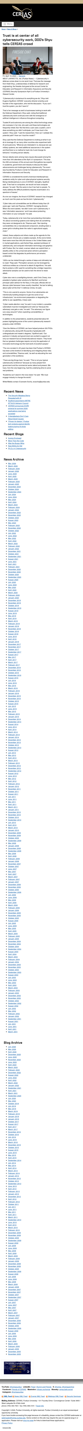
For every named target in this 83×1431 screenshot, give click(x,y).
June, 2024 (12, 497)
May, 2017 (12, 657)
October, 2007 (13, 866)
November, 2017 (14, 647)
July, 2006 (12, 895)
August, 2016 (13, 678)
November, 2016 (14, 670)
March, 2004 (13, 957)
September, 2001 (14, 1019)
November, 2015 (14, 698)
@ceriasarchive (68, 1387)
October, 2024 (13, 489)
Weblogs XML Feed (55, 1396)
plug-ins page (28, 1420)
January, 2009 (13, 845)
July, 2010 (12, 822)
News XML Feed (20, 1396)
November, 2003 (14, 967)
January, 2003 (13, 993)
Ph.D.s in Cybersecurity (17, 448)
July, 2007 (12, 1302)
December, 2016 (14, 667)
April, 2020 (12, 590)
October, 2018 (13, 631)
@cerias (58, 1387)
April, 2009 (12, 1253)
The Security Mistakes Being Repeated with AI (19, 396)
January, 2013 (13, 1194)
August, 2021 (13, 559)
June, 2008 (12, 1279)
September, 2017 (14, 652)
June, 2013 (12, 1186)
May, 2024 (12, 499)
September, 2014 (14, 722)
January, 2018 (13, 641)
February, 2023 (14, 525)
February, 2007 (14, 879)
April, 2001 (12, 1029)
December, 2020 (14, 569)
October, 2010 (13, 817)
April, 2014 (12, 729)
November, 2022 (14, 528)
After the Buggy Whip (16, 443)
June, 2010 (12, 1222)
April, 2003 (12, 985)
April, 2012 (12, 781)
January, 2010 (13, 830)
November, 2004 (14, 944)
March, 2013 (13, 760)
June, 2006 (12, 897)
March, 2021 (13, 1093)
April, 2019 (12, 618)
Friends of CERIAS (19, 1389)
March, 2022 (13, 543)
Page (33, 1387)
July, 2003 (12, 977)
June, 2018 (12, 636)
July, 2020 (12, 582)
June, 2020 (12, 585)
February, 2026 (14, 468)
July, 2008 (12, 1276)
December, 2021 (14, 551)
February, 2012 (14, 784)
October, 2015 (13, 701)
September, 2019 (14, 608)
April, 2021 (12, 564)
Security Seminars (73, 1396)
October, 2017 (13, 649)
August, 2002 (13, 1006)
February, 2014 (14, 734)
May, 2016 (12, 685)
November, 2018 (14, 629)
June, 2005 (12, 926)
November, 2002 (14, 998)
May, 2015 (12, 711)
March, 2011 (13, 807)
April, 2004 (12, 954)
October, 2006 (13, 889)
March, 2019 (13, 621)
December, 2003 (14, 964)
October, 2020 (13, 574)
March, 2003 (13, 988)
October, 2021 (13, 554)
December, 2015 (14, 696)
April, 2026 (12, 1052)
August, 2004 (13, 951)
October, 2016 (13, 672)
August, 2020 (13, 579)
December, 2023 (14, 512)
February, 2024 (14, 507)
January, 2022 (13, 548)
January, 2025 (13, 484)
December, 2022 (14, 1072)
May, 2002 (12, 1011)
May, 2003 (12, 982)
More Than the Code (16, 440)
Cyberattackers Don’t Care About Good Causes (18, 417)
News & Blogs (12, 29)
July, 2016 (12, 680)
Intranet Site (7, 1428)
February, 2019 (14, 623)
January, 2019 (13, 626)
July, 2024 (12, 494)
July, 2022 (12, 533)
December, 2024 (14, 486)
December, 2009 (14, 833)
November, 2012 (14, 768)
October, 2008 (13, 1269)
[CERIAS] (22, 12)
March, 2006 (13, 905)
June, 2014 (12, 727)
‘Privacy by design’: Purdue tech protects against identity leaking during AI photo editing (19, 425)
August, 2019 (13, 610)
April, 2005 (12, 931)
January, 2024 (13, 510)
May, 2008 (12, 853)
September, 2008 (14, 851)
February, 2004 (14, 959)
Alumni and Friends (44, 1387)
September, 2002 (14, 1003)
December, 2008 (14, 848)
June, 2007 (12, 869)
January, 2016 (13, 693)
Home (4, 29)
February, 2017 (14, 665)
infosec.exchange (43, 1389)
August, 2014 (13, 724)
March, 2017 (13, 662)
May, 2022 (12, 538)
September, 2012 (14, 771)
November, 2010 (14, 815)
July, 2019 (12, 1106)
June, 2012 (12, 776)
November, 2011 (14, 789)
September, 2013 (14, 747)
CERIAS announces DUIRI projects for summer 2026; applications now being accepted (18, 410)
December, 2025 (14, 1054)
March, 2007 (13, 876)
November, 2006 (14, 887)
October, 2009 (13, 838)
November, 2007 (14, 864)
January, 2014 (13, 737)
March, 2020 (13, 592)
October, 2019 (13, 605)
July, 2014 (12, 1163)
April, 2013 (12, 758)
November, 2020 (14, 572)
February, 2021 (14, 567)
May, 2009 (12, 843)
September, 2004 (14, 949)
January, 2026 (13, 471)
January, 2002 (13, 1016)
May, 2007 (12, 871)
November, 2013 (14, 742)
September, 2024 (14, 492)
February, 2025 (14, 481)
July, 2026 (12, 1046)
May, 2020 (12, 587)
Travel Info (40, 1406)
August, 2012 (13, 773)
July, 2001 (12, 1024)
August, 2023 (13, 520)
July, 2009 (12, 1245)
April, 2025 (12, 476)
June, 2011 (12, 799)
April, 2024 (12, 502)
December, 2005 (14, 913)
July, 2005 (12, 923)
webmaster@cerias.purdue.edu (14, 1418)
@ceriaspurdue (16, 1387)
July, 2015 (12, 706)
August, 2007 (13, 1300)
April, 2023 (12, 1065)
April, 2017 (12, 660)
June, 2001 (12, 1026)
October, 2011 (13, 791)
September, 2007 (14, 1297)
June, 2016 (12, 683)
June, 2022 (12, 536)
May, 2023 (12, 523)
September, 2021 (14, 556)
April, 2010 (12, 825)
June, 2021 (12, 561)
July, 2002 (12, 1008)
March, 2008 (13, 1284)
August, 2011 (13, 794)
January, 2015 (13, 716)
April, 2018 (12, 639)
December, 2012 (14, 765)
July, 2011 (12, 796)
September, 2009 (14, 840)
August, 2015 (13, 703)
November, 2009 (14, 835)
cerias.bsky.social (66, 1389)
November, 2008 (14, 1266)
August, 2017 (13, 654)
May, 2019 (12, 616)
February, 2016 (14, 691)
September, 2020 (14, 577)
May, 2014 (12, 1165)
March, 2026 (13, 466)
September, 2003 (14, 972)
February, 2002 (14, 1013)
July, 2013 (12, 753)
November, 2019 (14, 603)
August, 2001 (13, 1021)
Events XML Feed (37, 1396)
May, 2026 (12, 463)
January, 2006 (13, 910)
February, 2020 (14, 595)
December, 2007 (14, 1289)
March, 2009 (13, 1256)
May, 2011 (12, 802)
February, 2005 (14, 936)
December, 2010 (14, 812)
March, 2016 (13, 688)
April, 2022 (12, 541)
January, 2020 (13, 598)
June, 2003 (12, 980)
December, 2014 (14, 719)
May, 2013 (12, 755)
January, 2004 (13, 962)
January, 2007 (13, 882)
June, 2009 (12, 1248)
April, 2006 (12, 902)
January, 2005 (13, 938)
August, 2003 (13, 975)
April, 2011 (12, 804)
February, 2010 (14, 1230)
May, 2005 (12, 928)
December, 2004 (14, 941)
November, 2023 (14, 515)
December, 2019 (14, 600)
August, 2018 (13, 634)
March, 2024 (13, 505)
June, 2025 (12, 474)
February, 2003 (14, 990)
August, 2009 (13, 1243)
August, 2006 (13, 1331)
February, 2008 (14, 858)
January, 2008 (13, 861)
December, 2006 (14, 884)
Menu (9, 23)
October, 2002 (13, 1000)
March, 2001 (13, 1031)
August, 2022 (13, 1075)
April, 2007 (12, 874)
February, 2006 (14, 907)
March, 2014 (13, 732)
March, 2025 (13, 479)
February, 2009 (14, 1258)
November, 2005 (14, 915)
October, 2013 (13, 745)
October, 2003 (13, 969)
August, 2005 (13, 920)
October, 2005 (13, 918)
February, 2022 (14, 546)
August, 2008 (13, 1274)
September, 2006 (14, 892)
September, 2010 (14, 820)
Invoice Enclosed (14, 438)
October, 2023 (13, 517)
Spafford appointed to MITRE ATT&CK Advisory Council (19, 401)
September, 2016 (14, 675)
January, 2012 (13, 786)
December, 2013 (14, 740)
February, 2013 (14, 763)
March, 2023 (13, 1067)
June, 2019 (12, 613)
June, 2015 (12, 709)
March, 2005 (13, 933)
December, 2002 (14, 995)
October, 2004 (13, 946)
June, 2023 (12, 1062)
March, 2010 (13, 827)
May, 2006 (12, 900)
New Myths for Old (15, 446)
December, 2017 (14, 644)
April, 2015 (12, 1158)
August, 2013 (13, 750)
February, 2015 (14, 714)
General (22, 76)
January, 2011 (13, 809)
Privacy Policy (7, 1423)
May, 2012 (12, 778)
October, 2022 (13, 530)
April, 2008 (12, 856)
